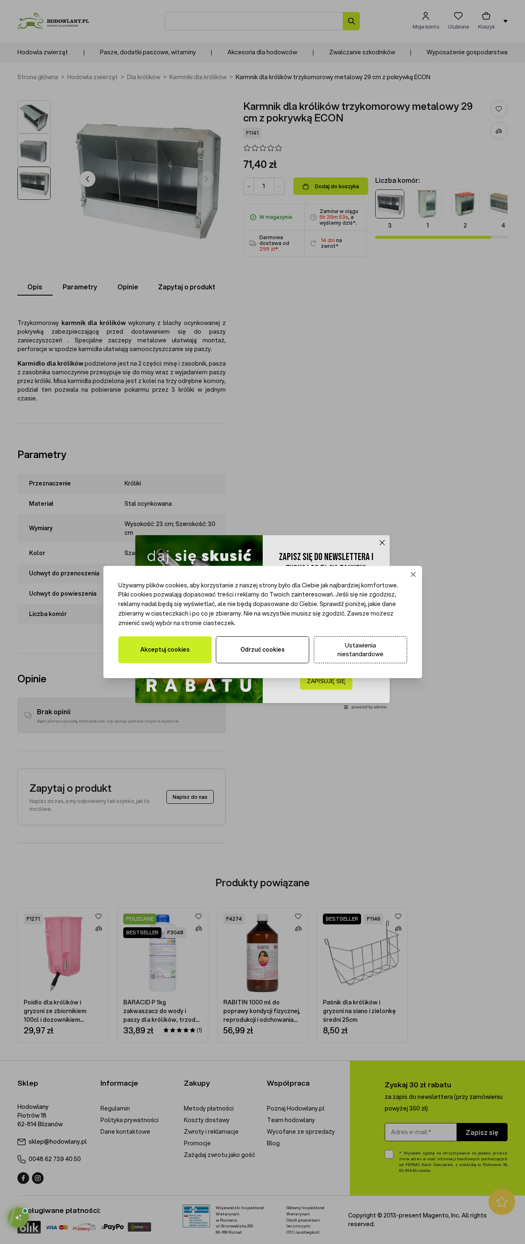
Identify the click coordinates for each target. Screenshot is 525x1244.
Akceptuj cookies (165, 649)
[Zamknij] (413, 574)
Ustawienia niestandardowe (360, 649)
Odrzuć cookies (262, 649)
